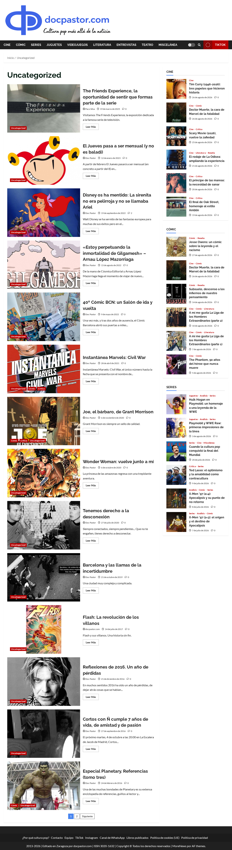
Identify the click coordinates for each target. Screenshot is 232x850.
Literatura (102, 45)
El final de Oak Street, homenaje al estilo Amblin (176, 207)
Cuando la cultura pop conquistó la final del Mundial (176, 451)
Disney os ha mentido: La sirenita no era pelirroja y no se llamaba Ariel (43, 212)
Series (36, 45)
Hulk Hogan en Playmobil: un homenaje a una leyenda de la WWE (176, 404)
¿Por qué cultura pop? (35, 837)
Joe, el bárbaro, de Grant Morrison (43, 421)
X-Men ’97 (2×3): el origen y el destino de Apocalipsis (176, 522)
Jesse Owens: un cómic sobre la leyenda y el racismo (176, 247)
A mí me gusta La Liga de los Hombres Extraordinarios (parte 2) (176, 317)
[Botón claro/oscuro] (191, 45)
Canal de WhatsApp (112, 837)
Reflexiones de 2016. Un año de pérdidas (43, 681)
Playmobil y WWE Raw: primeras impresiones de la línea (176, 428)
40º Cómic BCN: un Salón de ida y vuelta (43, 317)
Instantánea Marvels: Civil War (43, 369)
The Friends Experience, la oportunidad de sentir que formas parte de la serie (43, 108)
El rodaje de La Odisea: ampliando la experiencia (176, 160)
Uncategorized (18, 128)
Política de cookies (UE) (164, 837)
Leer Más (92, 127)
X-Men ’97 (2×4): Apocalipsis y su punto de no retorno (176, 498)
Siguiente (87, 816)
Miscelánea (168, 45)
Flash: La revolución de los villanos (43, 629)
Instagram (91, 837)
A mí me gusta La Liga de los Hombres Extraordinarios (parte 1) (176, 341)
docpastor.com (92, 629)
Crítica (41, 388)
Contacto (57, 837)
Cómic (21, 45)
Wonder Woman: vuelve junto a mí (43, 473)
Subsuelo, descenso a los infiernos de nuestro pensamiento (176, 294)
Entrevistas (126, 45)
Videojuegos (77, 45)
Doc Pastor (90, 158)
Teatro (147, 45)
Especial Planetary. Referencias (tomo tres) (43, 785)
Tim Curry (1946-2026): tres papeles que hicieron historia (176, 89)
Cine (7, 45)
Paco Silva (90, 109)
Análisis (204, 396)
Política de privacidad (194, 837)
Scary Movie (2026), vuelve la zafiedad (176, 136)
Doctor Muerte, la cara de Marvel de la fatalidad (176, 112)
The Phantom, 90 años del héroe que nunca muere (176, 364)
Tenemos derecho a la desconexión (43, 525)
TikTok (220, 45)
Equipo (69, 837)
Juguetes (54, 45)
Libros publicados (137, 837)
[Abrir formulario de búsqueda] (199, 44)
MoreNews (179, 846)
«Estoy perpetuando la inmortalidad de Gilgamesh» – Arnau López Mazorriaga (43, 265)
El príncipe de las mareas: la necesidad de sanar (176, 183)
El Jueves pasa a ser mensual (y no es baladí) (43, 160)
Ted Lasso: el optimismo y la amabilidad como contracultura (176, 475)
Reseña (211, 153)
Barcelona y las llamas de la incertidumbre (43, 577)
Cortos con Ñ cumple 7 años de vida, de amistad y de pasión (43, 733)
